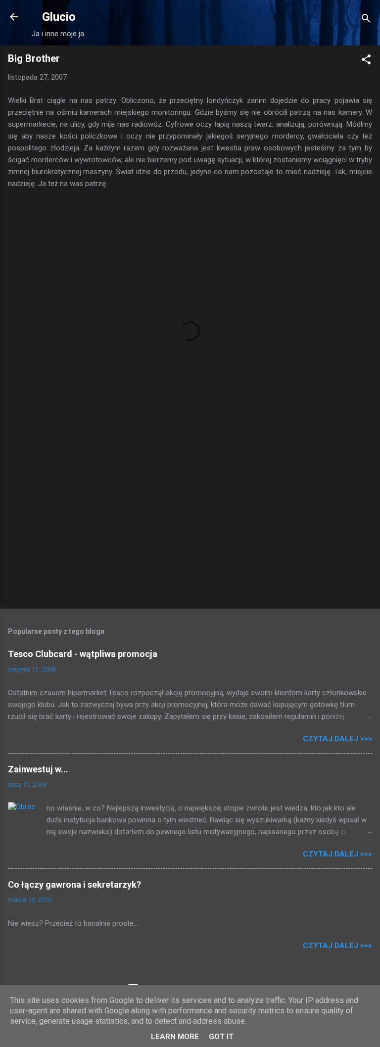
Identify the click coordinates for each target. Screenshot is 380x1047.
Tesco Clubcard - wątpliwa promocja (82, 654)
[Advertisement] (190, 523)
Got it (221, 1036)
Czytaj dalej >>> (337, 738)
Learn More (175, 1036)
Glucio (59, 17)
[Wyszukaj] (366, 20)
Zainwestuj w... (38, 769)
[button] (366, 61)
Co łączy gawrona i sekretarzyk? (74, 884)
